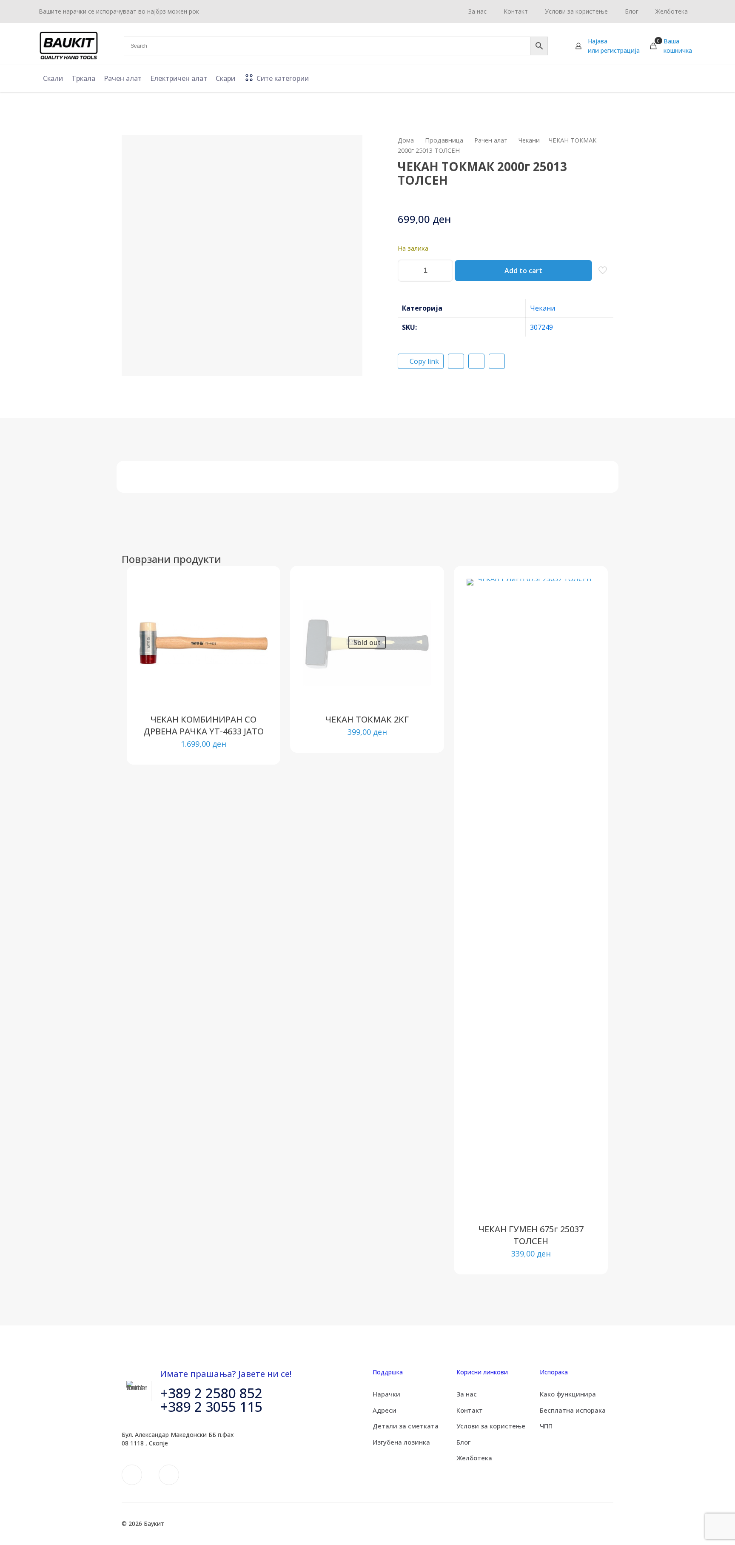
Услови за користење (490, 1426)
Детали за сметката (406, 1426)
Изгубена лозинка (401, 1442)
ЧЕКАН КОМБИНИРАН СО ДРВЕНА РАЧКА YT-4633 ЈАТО (203, 725)
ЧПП (546, 1426)
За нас (466, 1394)
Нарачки (386, 1394)
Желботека (474, 1458)
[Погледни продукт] (255, 609)
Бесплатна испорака (573, 1410)
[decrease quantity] (407, 271)
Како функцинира (568, 1394)
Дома (406, 140)
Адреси (384, 1410)
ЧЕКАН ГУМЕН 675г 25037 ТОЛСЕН (531, 1235)
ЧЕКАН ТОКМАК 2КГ (367, 719)
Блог (463, 1442)
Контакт (469, 1410)
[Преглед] (255, 645)
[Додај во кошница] (255, 590)
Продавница (444, 140)
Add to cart (523, 270)
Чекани (529, 140)
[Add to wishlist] (255, 627)
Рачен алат (490, 140)
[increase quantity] (443, 271)
